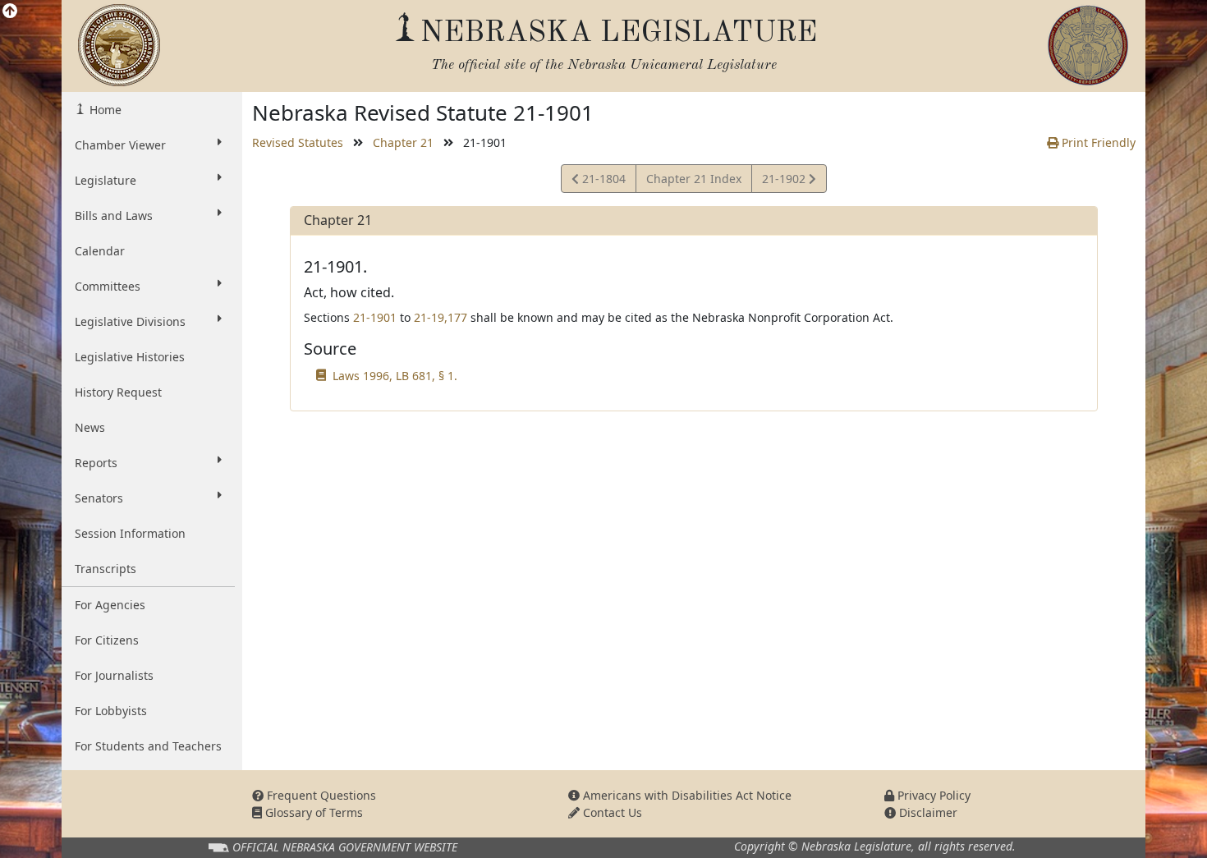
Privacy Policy (932, 795)
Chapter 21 (403, 142)
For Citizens (107, 640)
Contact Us (611, 812)
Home (104, 109)
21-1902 (785, 181)
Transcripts (105, 568)
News (90, 427)
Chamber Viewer (120, 145)
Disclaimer (926, 812)
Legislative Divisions (130, 321)
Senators (99, 498)
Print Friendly (1097, 142)
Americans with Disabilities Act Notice (686, 795)
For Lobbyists (111, 710)
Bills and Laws (114, 215)
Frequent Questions (320, 795)
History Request (118, 392)
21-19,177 (440, 317)
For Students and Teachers (148, 746)
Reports (96, 462)
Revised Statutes (297, 142)
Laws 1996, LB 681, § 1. (395, 375)
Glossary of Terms (312, 812)
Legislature (105, 180)
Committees (107, 286)
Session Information (130, 533)
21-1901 (375, 317)
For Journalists (114, 675)
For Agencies (110, 605)
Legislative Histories (130, 357)
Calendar (100, 251)
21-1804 (602, 181)
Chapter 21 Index (693, 178)
